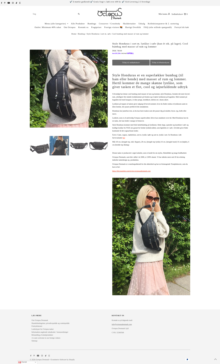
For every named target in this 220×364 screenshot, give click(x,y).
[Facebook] (1, 3)
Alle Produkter (78, 23)
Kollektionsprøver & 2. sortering (163, 23)
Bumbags (92, 23)
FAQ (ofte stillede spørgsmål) (158, 27)
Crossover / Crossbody (109, 23)
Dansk (24, 362)
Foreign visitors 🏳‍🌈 (113, 27)
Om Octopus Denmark (40, 320)
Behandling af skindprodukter (42, 335)
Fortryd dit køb (182, 27)
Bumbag (81, 34)
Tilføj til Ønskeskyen (160, 62)
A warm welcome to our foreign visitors (46, 338)
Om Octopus (70, 27)
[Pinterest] (4, 3)
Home (73, 34)
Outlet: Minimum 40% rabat (48, 27)
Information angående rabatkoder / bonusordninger (50, 332)
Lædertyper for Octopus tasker (43, 329)
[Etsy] (20, 3)
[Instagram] (12, 3)
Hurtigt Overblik (133, 27)
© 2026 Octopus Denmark (40, 360)
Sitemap (34, 341)
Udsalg (142, 23)
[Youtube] (8, 3)
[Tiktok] (16, 3)
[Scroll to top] (215, 359)
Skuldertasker (129, 23)
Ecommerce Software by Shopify (63, 360)
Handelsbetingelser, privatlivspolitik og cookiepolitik (50, 323)
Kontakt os (83, 27)
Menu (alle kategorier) (55, 23)
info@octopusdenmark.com (122, 324)
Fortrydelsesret (37, 326)
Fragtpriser (96, 27)
